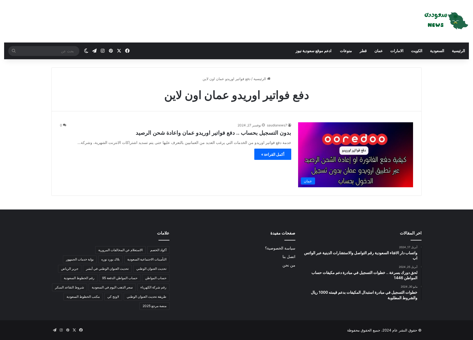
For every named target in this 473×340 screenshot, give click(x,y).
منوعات (345, 50)
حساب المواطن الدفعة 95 (119, 278)
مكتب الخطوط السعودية (83, 296)
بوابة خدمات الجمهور (80, 259)
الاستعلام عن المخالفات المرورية (120, 250)
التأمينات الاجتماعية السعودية (146, 259)
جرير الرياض (69, 269)
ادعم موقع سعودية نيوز (313, 50)
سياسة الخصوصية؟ (280, 248)
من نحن (288, 265)
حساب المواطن (155, 278)
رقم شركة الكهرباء (153, 287)
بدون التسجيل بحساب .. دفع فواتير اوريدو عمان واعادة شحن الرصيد (213, 132)
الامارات (396, 50)
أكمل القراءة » (272, 154)
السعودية (437, 50)
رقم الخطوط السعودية (79, 278)
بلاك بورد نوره (110, 259)
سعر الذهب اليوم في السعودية (112, 287)
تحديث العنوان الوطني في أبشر (107, 269)
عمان (378, 50)
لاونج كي (113, 296)
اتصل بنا (288, 256)
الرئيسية (458, 50)
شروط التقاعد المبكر (69, 287)
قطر (363, 50)
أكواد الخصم (158, 250)
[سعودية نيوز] (445, 21)
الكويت (416, 50)
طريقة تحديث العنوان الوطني (146, 296)
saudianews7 (277, 125)
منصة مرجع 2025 (154, 306)
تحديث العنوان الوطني (151, 269)
